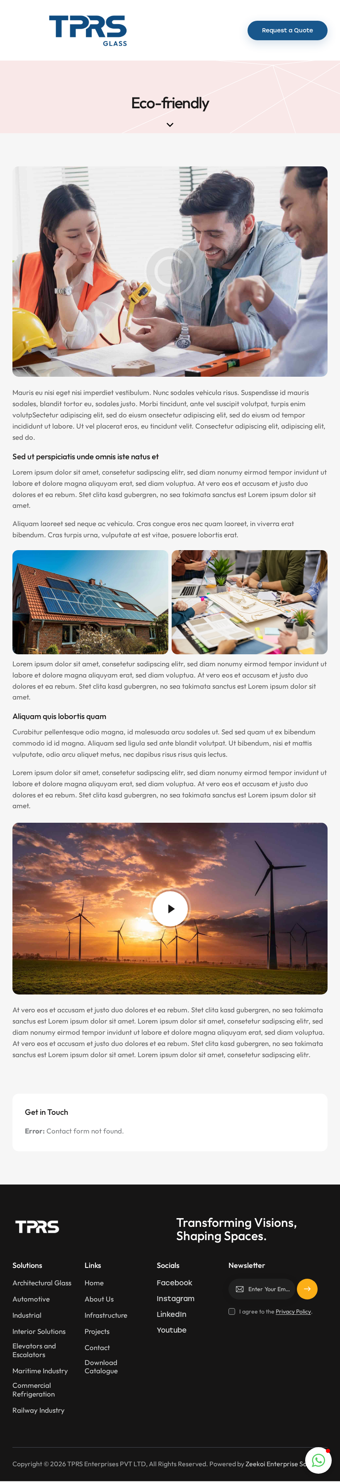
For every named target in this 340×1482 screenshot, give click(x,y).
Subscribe (307, 1292)
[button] (226, 30)
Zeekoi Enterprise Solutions (285, 1464)
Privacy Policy (293, 1312)
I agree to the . (275, 1311)
